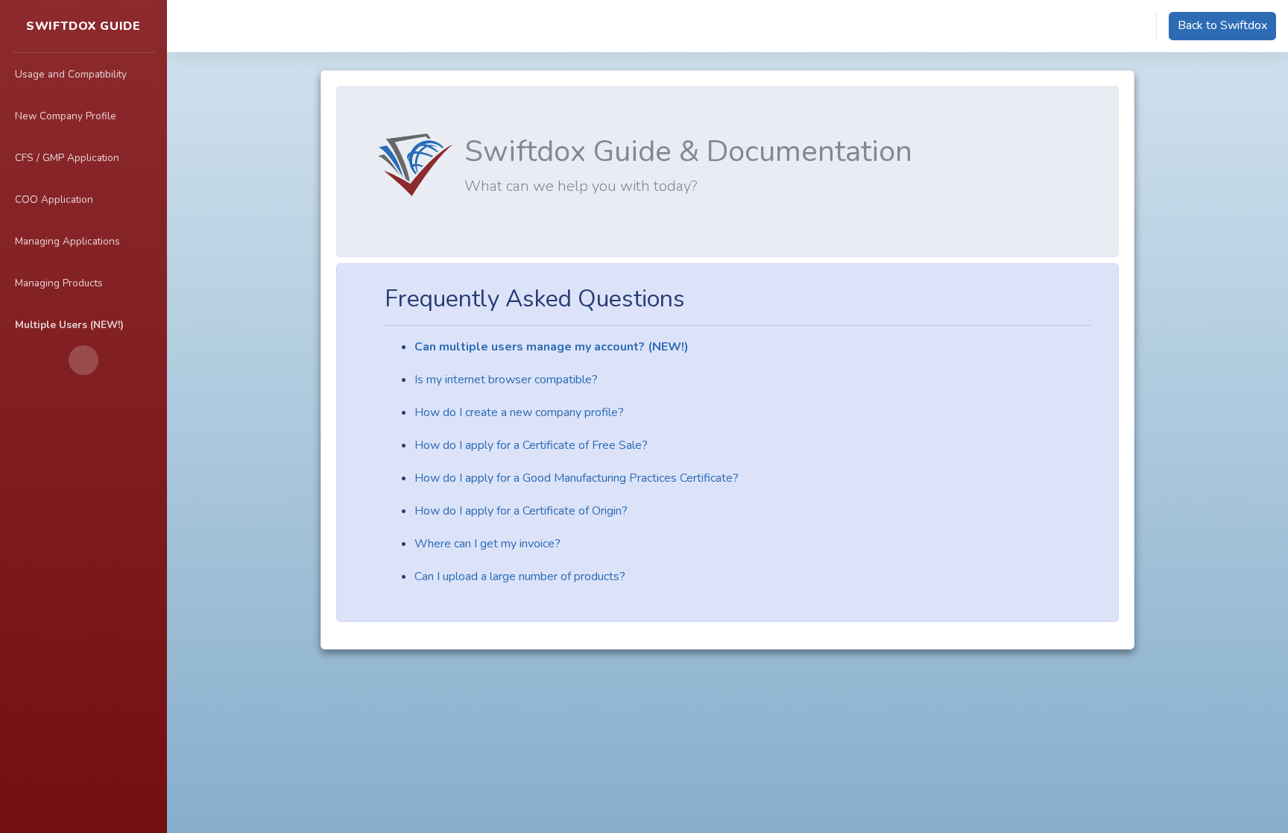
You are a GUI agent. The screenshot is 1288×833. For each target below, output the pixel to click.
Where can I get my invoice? (487, 543)
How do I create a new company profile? (519, 412)
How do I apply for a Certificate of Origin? (521, 511)
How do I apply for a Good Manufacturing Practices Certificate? (576, 478)
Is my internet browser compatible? (506, 379)
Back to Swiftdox (1222, 25)
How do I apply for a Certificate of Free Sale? (531, 445)
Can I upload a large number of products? (519, 576)
